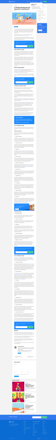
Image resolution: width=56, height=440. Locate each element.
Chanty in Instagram (12, 424)
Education (34, 428)
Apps (24, 433)
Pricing (30, 1)
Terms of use (13, 438)
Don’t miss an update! (20, 78)
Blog (42, 424)
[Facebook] (14, 26)
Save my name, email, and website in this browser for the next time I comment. (21, 374)
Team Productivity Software (27, 428)
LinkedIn (29, 351)
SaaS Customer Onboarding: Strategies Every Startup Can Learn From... (29, 396)
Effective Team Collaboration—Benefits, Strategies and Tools (23, 119)
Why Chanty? (25, 424)
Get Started (40, 30)
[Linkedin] (17, 26)
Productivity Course (44, 433)
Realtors (34, 433)
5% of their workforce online (25, 35)
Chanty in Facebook (11, 424)
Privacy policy (10, 438)
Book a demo (45, 1)
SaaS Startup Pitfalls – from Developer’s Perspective (22, 122)
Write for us (43, 428)
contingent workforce (18, 70)
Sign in (39, 1)
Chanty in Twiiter (9, 424)
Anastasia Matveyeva (28, 411)
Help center (43, 423)
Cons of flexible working (40, 17)
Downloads (36, 1)
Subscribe (30, 82)
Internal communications (35, 423)
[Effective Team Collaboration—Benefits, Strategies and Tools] (18, 386)
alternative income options (26, 165)
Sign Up (30, 252)
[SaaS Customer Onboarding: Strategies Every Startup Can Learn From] (18, 397)
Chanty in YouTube (16, 424)
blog (14, 1)
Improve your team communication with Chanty (41, 15)
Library (43, 427)
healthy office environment (19, 274)
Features (28, 1)
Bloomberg (21, 98)
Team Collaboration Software (27, 427)
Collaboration (27, 404)
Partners (25, 432)
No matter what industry (17, 257)
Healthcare (34, 424)
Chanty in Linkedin (14, 424)
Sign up (41, 1)
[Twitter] (16, 26)
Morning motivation (44, 432)
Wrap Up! (39, 20)
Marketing (34, 427)
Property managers (35, 432)
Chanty (27, 54)
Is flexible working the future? (41, 11)
